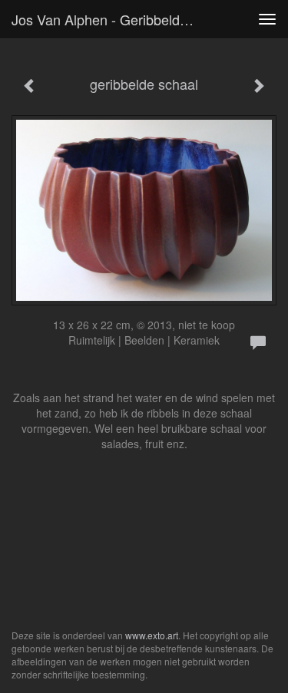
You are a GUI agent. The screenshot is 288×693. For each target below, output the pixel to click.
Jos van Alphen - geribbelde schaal (110, 19)
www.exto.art (151, 635)
